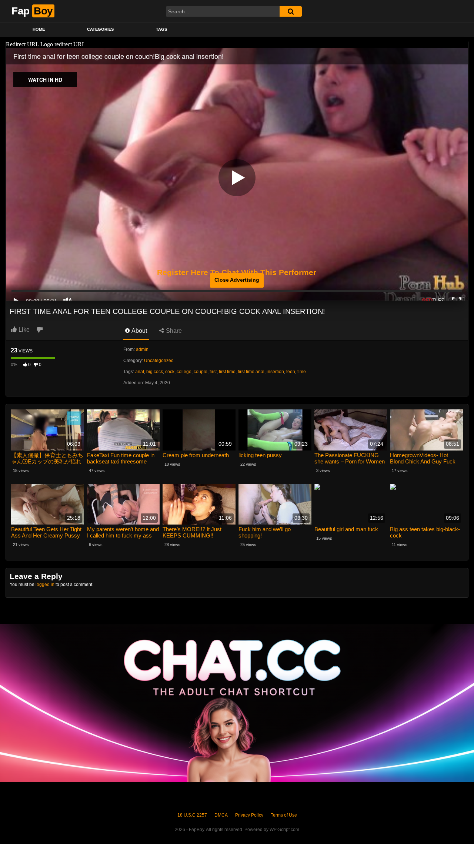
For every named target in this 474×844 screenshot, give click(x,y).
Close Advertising (236, 280)
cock (169, 371)
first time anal (251, 371)
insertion (275, 371)
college (184, 371)
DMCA (221, 815)
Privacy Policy (249, 815)
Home (39, 29)
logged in (45, 584)
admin (142, 349)
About (138, 331)
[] (291, 11)
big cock (154, 371)
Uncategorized (159, 360)
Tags (161, 29)
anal (139, 371)
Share (173, 331)
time (301, 371)
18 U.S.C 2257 (192, 815)
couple (200, 371)
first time (227, 371)
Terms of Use (284, 815)
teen (290, 371)
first (213, 371)
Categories (100, 29)
